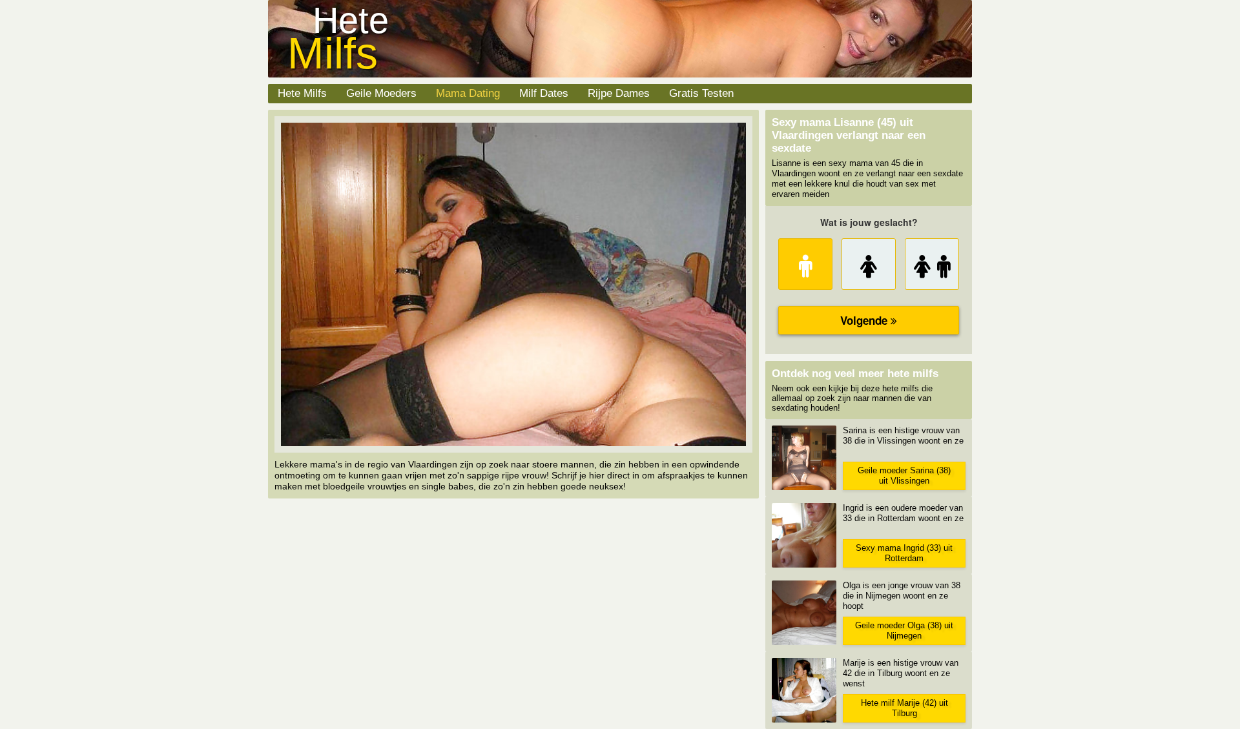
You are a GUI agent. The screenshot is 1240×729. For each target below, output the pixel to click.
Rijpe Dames (619, 93)
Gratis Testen (701, 93)
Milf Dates (543, 93)
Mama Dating (468, 93)
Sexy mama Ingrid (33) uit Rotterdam (904, 553)
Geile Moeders (381, 93)
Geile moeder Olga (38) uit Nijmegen (904, 631)
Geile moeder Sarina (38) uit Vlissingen (904, 476)
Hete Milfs (302, 93)
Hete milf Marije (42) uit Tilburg (904, 708)
